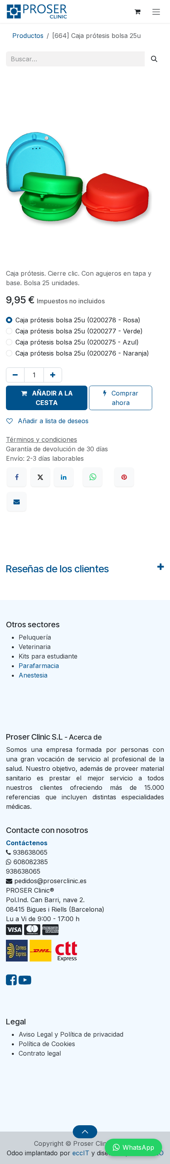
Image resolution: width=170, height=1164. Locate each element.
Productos (27, 36)
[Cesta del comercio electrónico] (137, 11)
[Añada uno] (52, 374)
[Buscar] (154, 58)
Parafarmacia (39, 666)
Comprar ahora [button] (124, 398)
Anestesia (33, 675)
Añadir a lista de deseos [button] (52, 421)
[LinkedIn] (63, 476)
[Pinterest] (124, 476)
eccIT (80, 1153)
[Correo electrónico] (16, 501)
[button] (46, 398)
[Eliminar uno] (15, 374)
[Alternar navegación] (156, 11)
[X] (40, 476)
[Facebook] (16, 476)
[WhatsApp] (93, 477)
